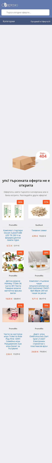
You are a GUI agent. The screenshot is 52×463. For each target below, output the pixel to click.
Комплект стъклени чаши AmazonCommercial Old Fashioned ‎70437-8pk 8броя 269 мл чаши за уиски (39, 287)
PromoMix (13, 225)
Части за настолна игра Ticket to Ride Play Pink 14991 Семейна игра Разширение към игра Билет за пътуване (13, 341)
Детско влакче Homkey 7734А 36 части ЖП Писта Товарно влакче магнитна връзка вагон (13, 287)
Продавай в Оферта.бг (41, 21)
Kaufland (39, 225)
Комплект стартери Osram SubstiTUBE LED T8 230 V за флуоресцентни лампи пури (13, 235)
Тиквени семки (39, 230)
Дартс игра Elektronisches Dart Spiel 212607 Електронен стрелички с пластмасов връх (39, 340)
